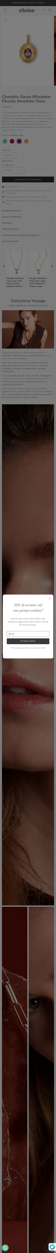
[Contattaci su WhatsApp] (5, 1247)
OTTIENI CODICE (28, 641)
